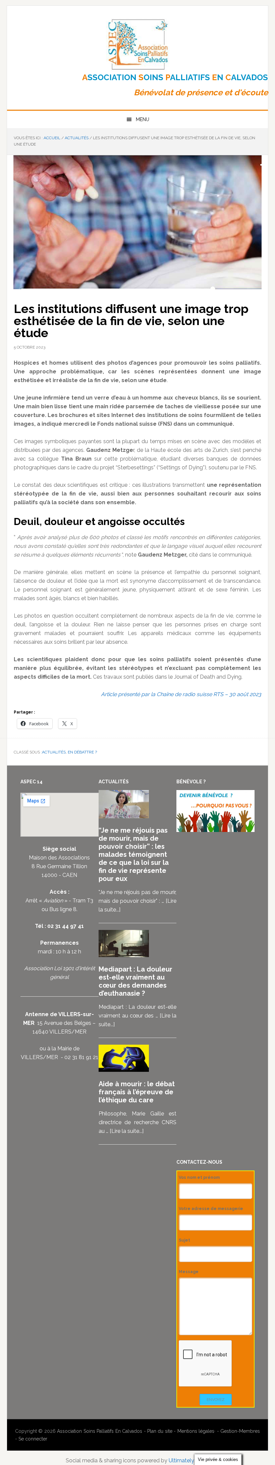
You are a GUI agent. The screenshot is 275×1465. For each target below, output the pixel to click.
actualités (54, 752)
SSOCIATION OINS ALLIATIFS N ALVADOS (175, 77)
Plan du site (159, 1431)
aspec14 (137, 44)
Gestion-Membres (240, 1431)
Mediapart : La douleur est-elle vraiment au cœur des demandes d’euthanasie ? (135, 981)
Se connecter (32, 1439)
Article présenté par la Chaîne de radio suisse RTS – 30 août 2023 (181, 694)
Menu (142, 119)
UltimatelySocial (189, 1460)
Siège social (59, 849)
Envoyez (216, 1399)
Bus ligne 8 (62, 909)
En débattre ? (82, 752)
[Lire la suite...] (127, 1131)
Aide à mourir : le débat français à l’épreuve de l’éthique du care (137, 1092)
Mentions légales (195, 1431)
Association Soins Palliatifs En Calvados (99, 1431)
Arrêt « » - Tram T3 (59, 900)
